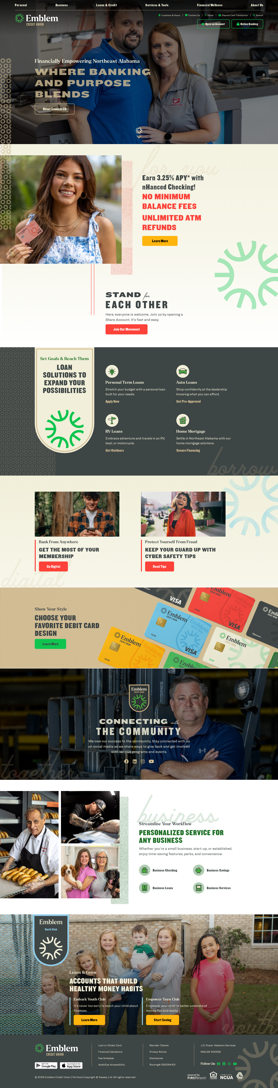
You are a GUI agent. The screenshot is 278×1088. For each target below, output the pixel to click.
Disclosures (156, 1058)
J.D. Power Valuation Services (218, 1045)
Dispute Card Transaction (235, 15)
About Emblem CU (54, 108)
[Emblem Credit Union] (36, 19)
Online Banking (249, 24)
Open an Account (215, 24)
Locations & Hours (170, 15)
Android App (46, 1065)
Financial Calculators (110, 1051)
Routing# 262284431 (162, 1064)
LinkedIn (135, 761)
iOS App (71, 1065)
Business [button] (62, 5)
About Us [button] (257, 5)
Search (259, 15)
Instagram (143, 761)
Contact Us (194, 15)
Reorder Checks (159, 1045)
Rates (210, 15)
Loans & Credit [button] (106, 5)
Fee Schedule (106, 1058)
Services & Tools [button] (156, 5)
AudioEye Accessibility (111, 1064)
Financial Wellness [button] (209, 5)
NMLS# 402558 (211, 1051)
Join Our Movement (126, 329)
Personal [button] (21, 5)
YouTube (151, 761)
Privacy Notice (158, 1051)
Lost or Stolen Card (109, 1045)
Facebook (126, 761)
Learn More (50, 643)
